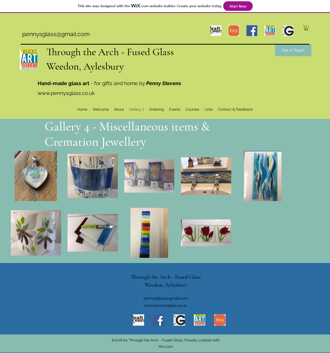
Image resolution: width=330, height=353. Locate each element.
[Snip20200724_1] (233, 30)
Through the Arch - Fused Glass (110, 52)
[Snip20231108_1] (215, 30)
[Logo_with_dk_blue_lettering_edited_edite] (199, 320)
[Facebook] (158, 320)
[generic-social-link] (270, 30)
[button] (306, 27)
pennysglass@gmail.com (56, 33)
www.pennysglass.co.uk (66, 93)
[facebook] (251, 30)
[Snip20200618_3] (179, 320)
